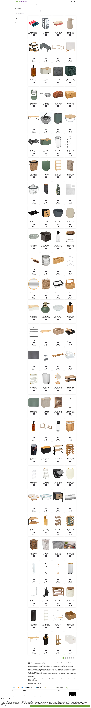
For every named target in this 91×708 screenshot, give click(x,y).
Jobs (13, 696)
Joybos (35, 683)
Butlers (41, 683)
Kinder (48, 694)
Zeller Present (30, 681)
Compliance (24, 695)
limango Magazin (14, 694)
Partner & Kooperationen (16, 695)
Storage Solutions (53, 681)
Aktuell (59, 691)
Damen (16, 18)
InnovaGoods (67, 681)
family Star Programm (15, 691)
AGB (23, 691)
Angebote (49, 691)
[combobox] (67, 4)
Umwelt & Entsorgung (37, 694)
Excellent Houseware (36, 681)
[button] (74, 1)
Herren (16, 19)
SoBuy (44, 681)
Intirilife (29, 683)
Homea (38, 683)
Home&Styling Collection (61, 681)
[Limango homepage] (17, 1)
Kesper (41, 681)
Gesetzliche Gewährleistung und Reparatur (40, 696)
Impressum (24, 696)
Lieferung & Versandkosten (38, 691)
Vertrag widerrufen (36, 695)
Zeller (32, 683)
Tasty (74, 681)
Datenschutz (25, 694)
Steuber (71, 681)
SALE (15, 22)
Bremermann (48, 681)
